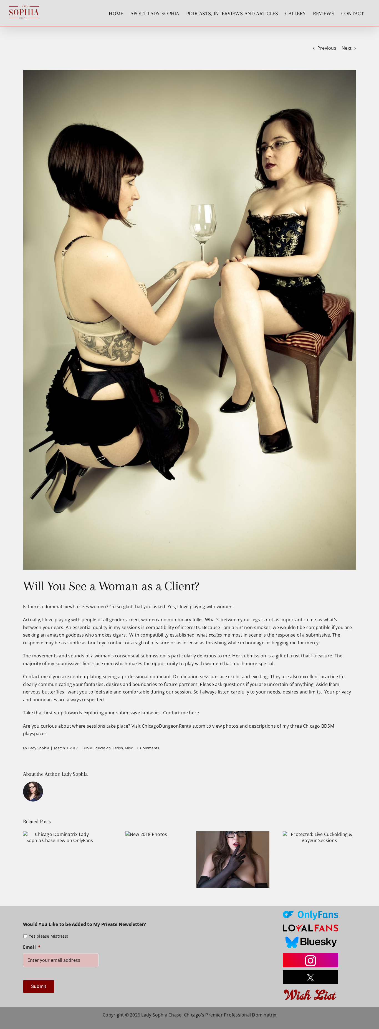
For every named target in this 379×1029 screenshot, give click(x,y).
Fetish (118, 747)
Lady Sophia (38, 747)
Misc (129, 747)
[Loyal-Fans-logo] (310, 925)
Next (347, 48)
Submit (38, 986)
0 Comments (148, 747)
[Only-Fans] (310, 913)
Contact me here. (181, 713)
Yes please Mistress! (48, 936)
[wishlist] (310, 989)
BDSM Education (96, 747)
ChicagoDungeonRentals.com (173, 726)
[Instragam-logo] (310, 955)
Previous (326, 48)
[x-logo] (310, 972)
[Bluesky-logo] (310, 936)
